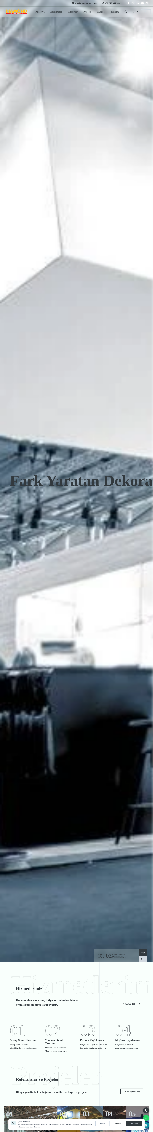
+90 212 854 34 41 (113, 3)
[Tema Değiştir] (146, 11)
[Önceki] (143, 959)
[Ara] (126, 11)
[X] (147, 3)
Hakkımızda (56, 11)
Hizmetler (73, 11)
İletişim (115, 11)
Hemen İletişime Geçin (23, 500)
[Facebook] (128, 3)
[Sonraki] (143, 952)
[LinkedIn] (138, 3)
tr (134, 11)
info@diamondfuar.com (86, 3)
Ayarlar (118, 1123)
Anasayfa (40, 11)
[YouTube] (142, 3)
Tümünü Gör (129, 1004)
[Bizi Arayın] (146, 1110)
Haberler (101, 11)
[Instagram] (133, 3)
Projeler (87, 11)
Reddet (102, 1123)
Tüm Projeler (129, 1091)
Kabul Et (134, 1123)
